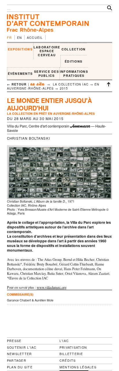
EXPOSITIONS (20, 49)
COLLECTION (73, 49)
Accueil (35, 37)
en (19, 37)
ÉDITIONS (73, 61)
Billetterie (71, 354)
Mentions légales (78, 367)
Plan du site (20, 367)
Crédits (68, 361)
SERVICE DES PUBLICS (46, 73)
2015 (64, 88)
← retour (17, 84)
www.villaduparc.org (51, 287)
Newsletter (19, 354)
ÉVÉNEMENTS (20, 73)
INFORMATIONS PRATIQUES (74, 73)
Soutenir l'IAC (21, 347)
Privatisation (73, 347)
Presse (14, 341)
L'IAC (64, 341)
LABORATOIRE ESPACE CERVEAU (47, 51)
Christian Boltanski (28, 138)
